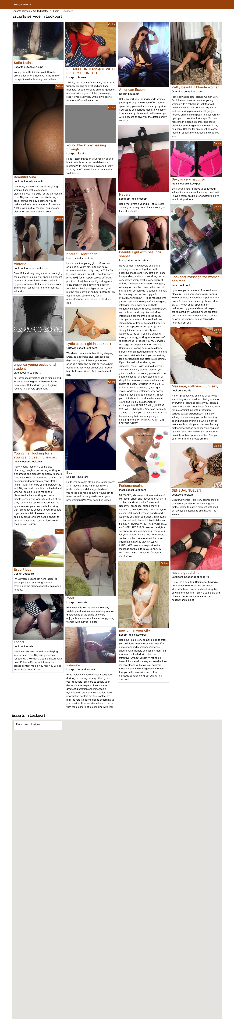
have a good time (185, 573)
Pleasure (73, 665)
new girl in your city (134, 630)
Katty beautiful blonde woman (195, 87)
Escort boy (22, 569)
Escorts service (21, 10)
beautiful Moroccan (81, 254)
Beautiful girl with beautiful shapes (140, 254)
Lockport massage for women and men (196, 279)
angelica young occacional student (35, 367)
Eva (69, 473)
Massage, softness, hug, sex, (195, 386)
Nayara (125, 194)
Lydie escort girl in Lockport (88, 344)
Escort (19, 642)
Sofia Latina (23, 63)
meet (70, 598)
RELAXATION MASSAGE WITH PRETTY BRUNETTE (90, 71)
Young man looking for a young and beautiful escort (35, 455)
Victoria (20, 264)
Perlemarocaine (131, 486)
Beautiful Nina (25, 177)
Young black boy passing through (86, 147)
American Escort (132, 90)
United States (41, 10)
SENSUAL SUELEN (186, 490)
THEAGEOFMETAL (22, 4)
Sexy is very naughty (188, 179)
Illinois (55, 10)
